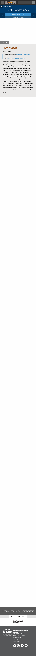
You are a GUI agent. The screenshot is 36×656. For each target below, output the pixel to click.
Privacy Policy (16, 641)
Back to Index (7, 6)
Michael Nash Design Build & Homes (17, 55)
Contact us (16, 639)
